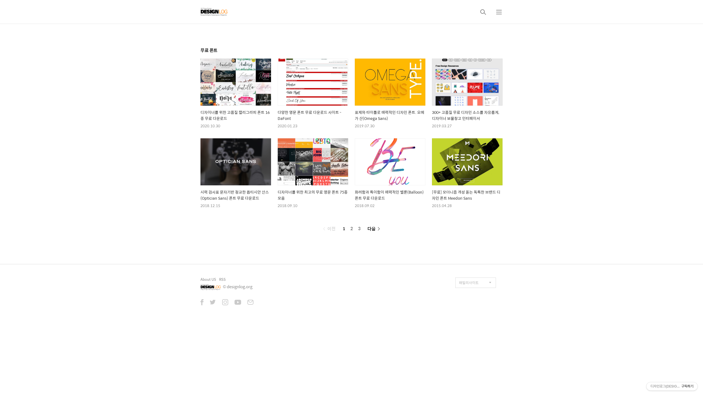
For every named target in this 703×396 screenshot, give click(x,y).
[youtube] (238, 302)
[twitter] (213, 302)
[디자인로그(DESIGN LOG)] (214, 12)
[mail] (250, 302)
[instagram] (225, 302)
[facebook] (201, 302)
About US (208, 279)
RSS (222, 279)
